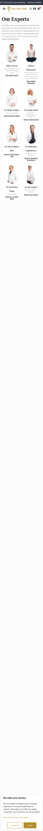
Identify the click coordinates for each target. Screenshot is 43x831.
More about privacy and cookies (15, 817)
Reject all (14, 825)
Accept (30, 825)
